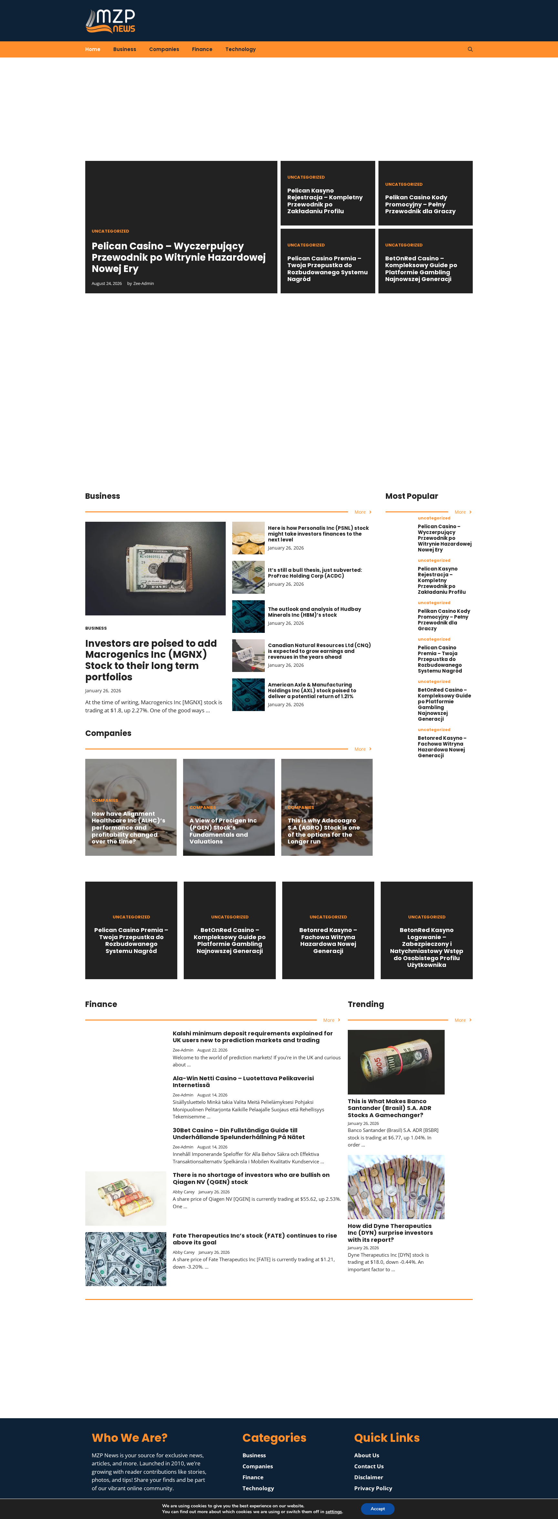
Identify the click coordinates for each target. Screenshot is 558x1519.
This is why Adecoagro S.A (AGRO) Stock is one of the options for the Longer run (324, 830)
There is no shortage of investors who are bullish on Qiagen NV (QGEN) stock (251, 1178)
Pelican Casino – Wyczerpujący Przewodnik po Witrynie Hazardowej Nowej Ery (179, 257)
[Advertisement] (279, 115)
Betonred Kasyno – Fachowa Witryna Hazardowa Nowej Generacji (442, 747)
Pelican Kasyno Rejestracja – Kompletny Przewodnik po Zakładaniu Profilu (325, 200)
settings (334, 1512)
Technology (240, 49)
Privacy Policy (373, 1488)
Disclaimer (368, 1477)
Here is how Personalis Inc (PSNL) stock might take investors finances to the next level (318, 534)
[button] (470, 49)
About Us (366, 1455)
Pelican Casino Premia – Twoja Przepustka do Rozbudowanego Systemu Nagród (327, 268)
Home (92, 49)
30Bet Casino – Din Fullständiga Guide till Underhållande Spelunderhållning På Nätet (239, 1133)
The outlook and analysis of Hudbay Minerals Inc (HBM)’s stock (314, 612)
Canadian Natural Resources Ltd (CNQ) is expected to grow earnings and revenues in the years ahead (319, 651)
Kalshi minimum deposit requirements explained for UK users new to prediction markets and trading (253, 1036)
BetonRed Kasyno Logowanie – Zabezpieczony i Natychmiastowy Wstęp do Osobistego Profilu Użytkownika (426, 947)
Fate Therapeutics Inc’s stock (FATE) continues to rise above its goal (255, 1239)
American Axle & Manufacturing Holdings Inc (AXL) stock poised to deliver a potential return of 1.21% (312, 690)
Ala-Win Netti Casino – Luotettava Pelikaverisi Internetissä (243, 1081)
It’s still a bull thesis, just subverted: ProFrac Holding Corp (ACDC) (315, 573)
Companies (164, 49)
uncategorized (110, 231)
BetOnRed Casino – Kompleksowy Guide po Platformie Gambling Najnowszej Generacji (421, 268)
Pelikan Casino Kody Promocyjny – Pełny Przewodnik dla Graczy (420, 204)
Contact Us (369, 1466)
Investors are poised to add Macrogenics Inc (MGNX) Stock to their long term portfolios (151, 660)
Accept (378, 1509)
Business (124, 49)
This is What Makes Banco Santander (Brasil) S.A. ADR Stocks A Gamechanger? (389, 1108)
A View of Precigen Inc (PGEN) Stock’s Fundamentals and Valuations (223, 830)
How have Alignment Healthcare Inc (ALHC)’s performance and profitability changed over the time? (128, 827)
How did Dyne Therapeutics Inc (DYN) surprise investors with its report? (390, 1233)
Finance (202, 49)
